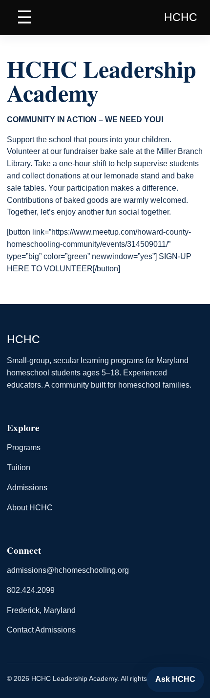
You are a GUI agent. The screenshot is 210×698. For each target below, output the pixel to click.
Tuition (18, 467)
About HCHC (30, 507)
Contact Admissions (41, 630)
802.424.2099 (31, 590)
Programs (24, 447)
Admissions (27, 487)
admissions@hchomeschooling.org (68, 570)
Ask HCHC (175, 679)
